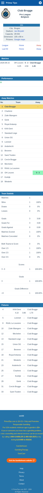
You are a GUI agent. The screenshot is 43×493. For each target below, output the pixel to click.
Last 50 (5, 49)
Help (21, 468)
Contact (21, 484)
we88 (21, 416)
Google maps (19, 39)
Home (21, 45)
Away (38, 49)
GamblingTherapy (21, 450)
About (21, 480)
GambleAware (21, 446)
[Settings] (40, 3)
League (5, 45)
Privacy (21, 472)
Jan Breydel (19, 31)
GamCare (21, 453)
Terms (21, 476)
